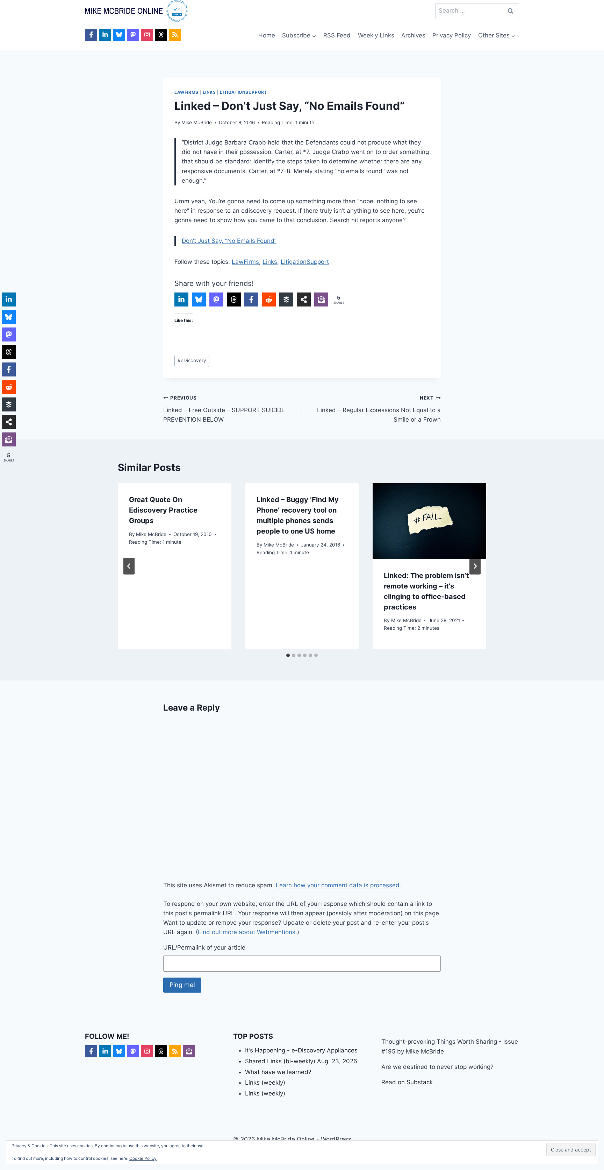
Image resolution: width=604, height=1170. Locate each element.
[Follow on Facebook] (91, 35)
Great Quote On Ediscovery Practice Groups (163, 510)
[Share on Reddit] (269, 299)
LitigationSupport (243, 92)
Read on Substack (407, 1082)
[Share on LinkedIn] (181, 299)
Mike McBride (196, 122)
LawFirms (186, 92)
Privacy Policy (451, 35)
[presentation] (429, 521)
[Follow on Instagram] (147, 35)
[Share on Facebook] (251, 299)
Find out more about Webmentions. (247, 932)
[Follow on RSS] (175, 35)
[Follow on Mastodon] (133, 35)
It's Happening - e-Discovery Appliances (301, 1050)
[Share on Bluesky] (199, 299)
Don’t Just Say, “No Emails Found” (229, 240)
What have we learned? (278, 1072)
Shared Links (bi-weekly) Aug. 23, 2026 (301, 1061)
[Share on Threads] (234, 299)
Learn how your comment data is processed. (338, 885)
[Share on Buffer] (286, 299)
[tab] (288, 655)
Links (209, 92)
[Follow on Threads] (161, 35)
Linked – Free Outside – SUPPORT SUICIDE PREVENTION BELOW (224, 409)
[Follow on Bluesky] (119, 35)
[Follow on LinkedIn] (105, 35)
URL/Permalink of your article (204, 947)
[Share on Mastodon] (216, 299)
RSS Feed (337, 35)
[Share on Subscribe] (321, 299)
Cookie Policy (143, 1158)
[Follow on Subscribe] (189, 1051)
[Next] (475, 566)
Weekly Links (376, 35)
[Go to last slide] (129, 566)
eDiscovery (192, 360)
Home (266, 35)
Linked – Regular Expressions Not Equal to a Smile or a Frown (379, 409)
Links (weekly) (265, 1082)
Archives (413, 35)
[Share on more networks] (304, 299)
